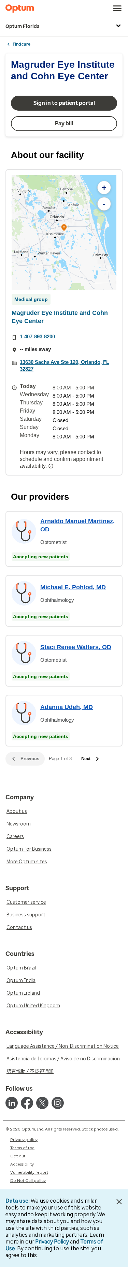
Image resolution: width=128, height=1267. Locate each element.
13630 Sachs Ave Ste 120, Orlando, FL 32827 (64, 365)
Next (85, 758)
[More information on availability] (51, 466)
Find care (21, 44)
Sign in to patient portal (64, 103)
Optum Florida (22, 26)
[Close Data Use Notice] (119, 1202)
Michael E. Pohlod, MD (73, 587)
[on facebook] (27, 1103)
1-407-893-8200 (37, 336)
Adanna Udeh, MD (66, 707)
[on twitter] (42, 1103)
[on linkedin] (11, 1103)
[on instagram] (58, 1103)
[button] (64, 229)
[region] (64, 232)
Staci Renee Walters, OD (75, 647)
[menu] (117, 8)
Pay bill (64, 123)
